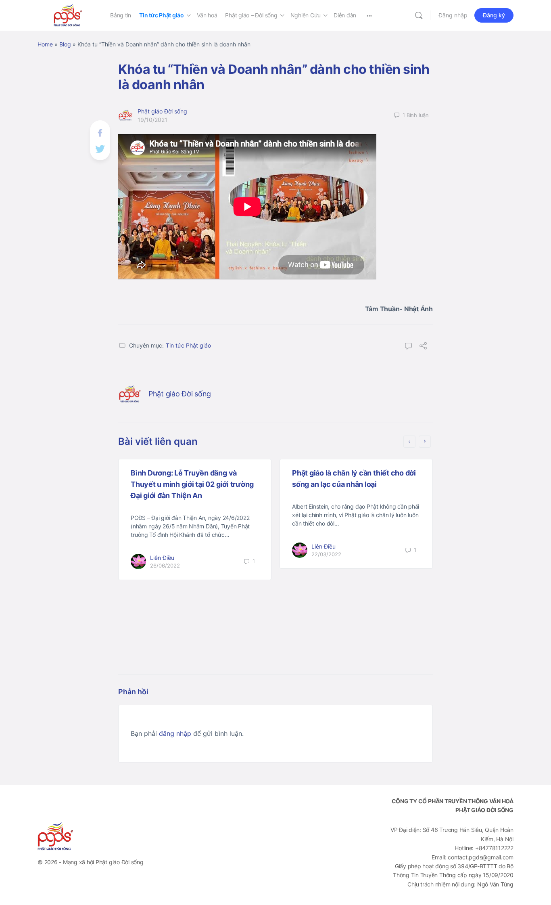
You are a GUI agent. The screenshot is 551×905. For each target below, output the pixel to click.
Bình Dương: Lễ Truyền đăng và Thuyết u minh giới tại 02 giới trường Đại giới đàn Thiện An (192, 484)
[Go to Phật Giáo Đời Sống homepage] (68, 15)
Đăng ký (494, 15)
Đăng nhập (453, 15)
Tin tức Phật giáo (188, 345)
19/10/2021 (152, 119)
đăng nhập (175, 733)
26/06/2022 (165, 565)
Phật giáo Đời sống (162, 111)
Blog (65, 44)
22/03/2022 (326, 554)
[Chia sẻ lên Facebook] (100, 132)
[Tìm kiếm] (419, 15)
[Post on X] (100, 148)
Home (45, 44)
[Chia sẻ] (423, 347)
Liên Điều (162, 557)
